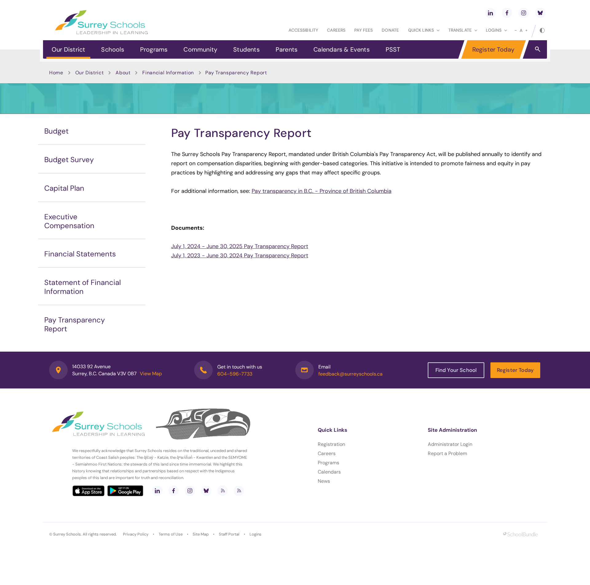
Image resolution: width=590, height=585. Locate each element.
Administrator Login (450, 444)
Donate (390, 30)
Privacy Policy (135, 534)
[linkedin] (490, 13)
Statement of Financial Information (82, 287)
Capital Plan (64, 188)
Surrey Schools (67, 534)
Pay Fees (363, 30)
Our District (68, 49)
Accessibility (303, 30)
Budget (56, 131)
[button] (537, 48)
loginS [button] (494, 30)
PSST (393, 49)
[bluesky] (540, 13)
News (324, 481)
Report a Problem (447, 453)
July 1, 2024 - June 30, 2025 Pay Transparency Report (239, 246)
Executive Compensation (69, 221)
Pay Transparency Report (74, 324)
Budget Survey (69, 159)
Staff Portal (229, 534)
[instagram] (523, 13)
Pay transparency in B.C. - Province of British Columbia (321, 191)
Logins (256, 534)
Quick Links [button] (421, 30)
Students (246, 49)
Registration (331, 444)
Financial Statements (80, 254)
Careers (336, 30)
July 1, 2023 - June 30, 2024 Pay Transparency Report (239, 255)
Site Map (201, 534)
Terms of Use (171, 534)
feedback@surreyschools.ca (350, 374)
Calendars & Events (341, 49)
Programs (154, 49)
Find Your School (456, 370)
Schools (112, 49)
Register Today (493, 49)
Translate (460, 30)
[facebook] (507, 13)
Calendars (329, 472)
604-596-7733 (234, 374)
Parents (286, 49)
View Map (151, 373)
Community (200, 49)
